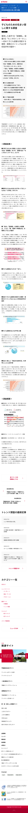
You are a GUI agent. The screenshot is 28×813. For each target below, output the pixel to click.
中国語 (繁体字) (10, 775)
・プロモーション (7, 597)
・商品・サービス (7, 594)
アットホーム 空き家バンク (7, 698)
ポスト (5, 31)
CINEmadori (4, 718)
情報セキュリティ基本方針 (7, 757)
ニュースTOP (14, 628)
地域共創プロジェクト (6, 721)
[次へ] (26, 656)
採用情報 (3, 742)
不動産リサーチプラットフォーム (9, 685)
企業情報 (3, 733)
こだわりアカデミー (6, 711)
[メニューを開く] (26, 1)
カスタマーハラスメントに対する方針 (10, 766)
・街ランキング (6, 616)
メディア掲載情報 (5, 621)
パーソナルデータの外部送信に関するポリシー (12, 754)
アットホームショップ (6, 675)
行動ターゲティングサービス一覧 (9, 763)
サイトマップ (4, 748)
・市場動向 (5, 604)
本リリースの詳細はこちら (14, 478)
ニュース (3, 736)
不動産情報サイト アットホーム (8, 695)
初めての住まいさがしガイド (8, 724)
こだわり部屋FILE (5, 714)
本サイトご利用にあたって (7, 751)
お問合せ (3, 745)
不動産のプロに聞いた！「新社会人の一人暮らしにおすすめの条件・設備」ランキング (13, 558)
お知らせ (3, 584)
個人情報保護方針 (5, 760)
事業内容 (3, 739)
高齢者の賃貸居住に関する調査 (15, 540)
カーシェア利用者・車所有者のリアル (14, 548)
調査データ (4, 601)
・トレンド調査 (6, 606)
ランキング (4, 611)
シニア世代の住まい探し (14, 521)
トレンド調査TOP (14, 568)
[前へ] (1, 656)
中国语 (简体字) (19, 775)
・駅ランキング (6, 613)
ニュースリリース (5, 589)
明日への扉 (4, 708)
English (3, 775)
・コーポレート (6, 591)
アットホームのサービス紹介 (8, 672)
